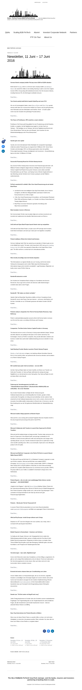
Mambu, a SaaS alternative (17, 353)
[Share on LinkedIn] (3, 152)
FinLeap (19, 86)
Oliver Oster (45, 105)
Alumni (37, 32)
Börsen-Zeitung (33, 486)
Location (44, 2)
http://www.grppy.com (22, 463)
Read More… (14, 97)
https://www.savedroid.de (21, 205)
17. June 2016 (15, 52)
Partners (73, 32)
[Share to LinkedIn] (52, 632)
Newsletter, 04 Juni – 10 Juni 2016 (14, 662)
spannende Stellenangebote (21, 509)
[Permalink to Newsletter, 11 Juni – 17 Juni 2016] (30, 78)
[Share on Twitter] (48, 632)
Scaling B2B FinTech (21, 32)
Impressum (37, 2)
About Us (48, 37)
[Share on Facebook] (44, 632)
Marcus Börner (36, 105)
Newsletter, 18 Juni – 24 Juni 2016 (47, 662)
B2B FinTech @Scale (14, 48)
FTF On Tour (35, 37)
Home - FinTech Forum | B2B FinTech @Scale (21, 18)
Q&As (7, 32)
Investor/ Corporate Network (54, 32)
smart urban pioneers (25, 582)
